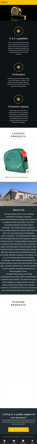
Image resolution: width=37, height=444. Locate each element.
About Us (18, 209)
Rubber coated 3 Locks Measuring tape (26, 377)
